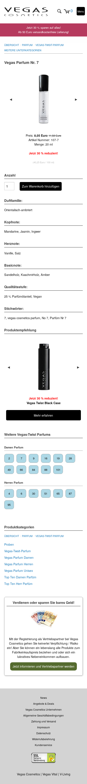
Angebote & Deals (43, 703)
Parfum (27, 45)
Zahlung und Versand (43, 721)
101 (58, 470)
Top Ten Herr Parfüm (18, 584)
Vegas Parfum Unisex (18, 570)
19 (58, 458)
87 (70, 493)
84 (33, 470)
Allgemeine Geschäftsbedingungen (43, 715)
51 (45, 493)
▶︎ (78, 99)
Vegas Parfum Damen (19, 557)
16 (45, 458)
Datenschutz (43, 733)
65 (58, 493)
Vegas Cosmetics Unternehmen (43, 709)
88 (45, 470)
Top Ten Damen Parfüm (20, 577)
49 (9, 470)
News (43, 697)
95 (9, 505)
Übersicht (11, 45)
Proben (9, 544)
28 (70, 458)
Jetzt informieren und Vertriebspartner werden (43, 666)
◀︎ (12, 99)
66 (21, 470)
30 (33, 493)
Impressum (43, 727)
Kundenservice (43, 745)
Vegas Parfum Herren (18, 564)
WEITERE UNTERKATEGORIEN (22, 50)
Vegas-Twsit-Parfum (49, 45)
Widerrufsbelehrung (43, 739)
